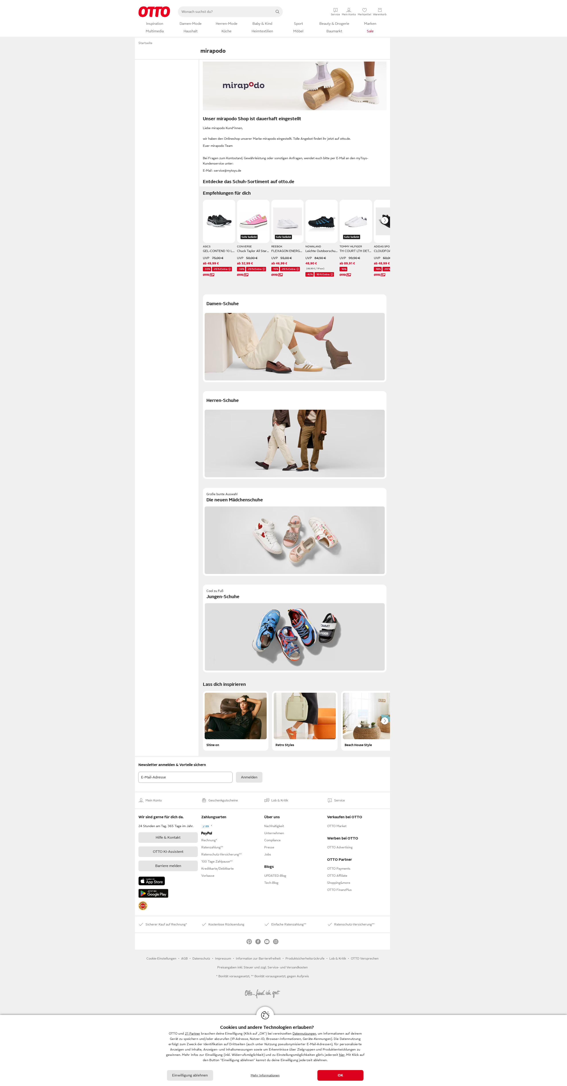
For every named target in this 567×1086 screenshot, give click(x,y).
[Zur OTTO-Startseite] (154, 11)
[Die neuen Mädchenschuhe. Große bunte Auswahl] (294, 532)
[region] (283, 1050)
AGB (184, 958)
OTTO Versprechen (365, 958)
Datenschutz (201, 958)
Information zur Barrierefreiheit (258, 958)
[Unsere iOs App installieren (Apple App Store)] (151, 881)
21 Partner (192, 1033)
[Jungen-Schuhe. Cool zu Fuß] (294, 629)
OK (340, 1075)
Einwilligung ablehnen (190, 1075)
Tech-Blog (271, 882)
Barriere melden (168, 866)
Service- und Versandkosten (288, 967)
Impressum (223, 958)
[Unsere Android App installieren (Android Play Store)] (153, 893)
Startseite (145, 43)
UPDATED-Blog (275, 875)
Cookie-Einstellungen (161, 958)
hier (342, 1055)
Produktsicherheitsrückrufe (304, 958)
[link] (142, 905)
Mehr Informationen (265, 1075)
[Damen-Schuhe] (294, 338)
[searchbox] (225, 11)
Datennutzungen (304, 1033)
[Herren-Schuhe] (294, 435)
